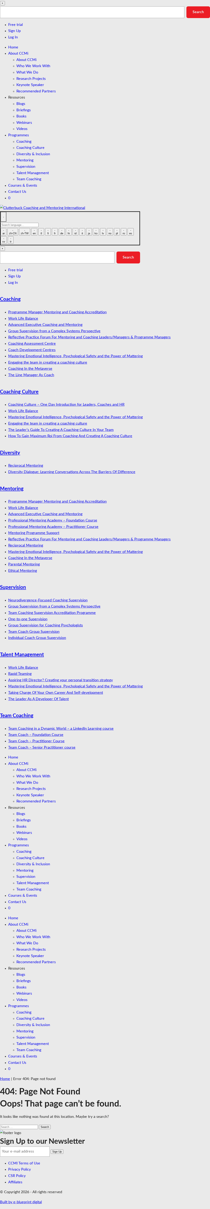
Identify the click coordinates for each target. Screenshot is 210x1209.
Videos (21, 129)
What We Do (27, 72)
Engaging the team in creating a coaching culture (47, 362)
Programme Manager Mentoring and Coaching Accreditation (57, 312)
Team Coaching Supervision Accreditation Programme (52, 613)
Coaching (23, 142)
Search (198, 12)
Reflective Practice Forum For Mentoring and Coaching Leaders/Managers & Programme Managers (89, 337)
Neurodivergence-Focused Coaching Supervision (48, 600)
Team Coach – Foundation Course (35, 735)
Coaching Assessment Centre (32, 344)
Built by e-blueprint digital (21, 1202)
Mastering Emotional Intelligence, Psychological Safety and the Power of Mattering (75, 356)
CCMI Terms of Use (24, 1163)
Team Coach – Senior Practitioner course (41, 747)
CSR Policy (17, 1176)
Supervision (25, 167)
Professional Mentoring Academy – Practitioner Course (53, 527)
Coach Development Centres (32, 350)
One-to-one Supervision (27, 619)
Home (13, 47)
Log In (13, 37)
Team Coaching (28, 179)
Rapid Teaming (20, 674)
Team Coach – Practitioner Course (36, 741)
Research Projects (31, 79)
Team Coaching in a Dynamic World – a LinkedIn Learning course (61, 729)
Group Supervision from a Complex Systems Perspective (54, 331)
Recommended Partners (36, 91)
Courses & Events (22, 185)
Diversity (10, 453)
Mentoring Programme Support (33, 533)
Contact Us (17, 192)
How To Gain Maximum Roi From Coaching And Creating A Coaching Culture (70, 436)
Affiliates (15, 1182)
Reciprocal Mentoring (25, 466)
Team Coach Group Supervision (33, 632)
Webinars (24, 123)
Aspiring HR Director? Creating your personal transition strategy (60, 680)
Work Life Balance (23, 319)
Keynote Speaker (30, 85)
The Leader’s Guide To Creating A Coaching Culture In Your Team (61, 430)
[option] (3, 232)
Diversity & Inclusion (33, 154)
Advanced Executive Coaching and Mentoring (45, 325)
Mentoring (24, 160)
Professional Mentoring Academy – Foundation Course (52, 520)
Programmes (18, 135)
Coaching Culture (30, 148)
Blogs (20, 104)
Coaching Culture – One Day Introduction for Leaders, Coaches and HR (66, 405)
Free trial (15, 25)
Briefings (23, 110)
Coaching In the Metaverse (30, 369)
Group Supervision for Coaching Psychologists (45, 625)
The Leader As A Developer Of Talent (38, 699)
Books (21, 116)
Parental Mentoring (24, 564)
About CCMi (18, 53)
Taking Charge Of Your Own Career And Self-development (55, 693)
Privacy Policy (19, 1169)
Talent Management (32, 173)
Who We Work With (33, 66)
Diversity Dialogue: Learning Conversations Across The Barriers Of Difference (71, 472)
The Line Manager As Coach (31, 375)
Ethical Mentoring (22, 571)
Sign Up (14, 31)
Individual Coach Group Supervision (37, 638)
